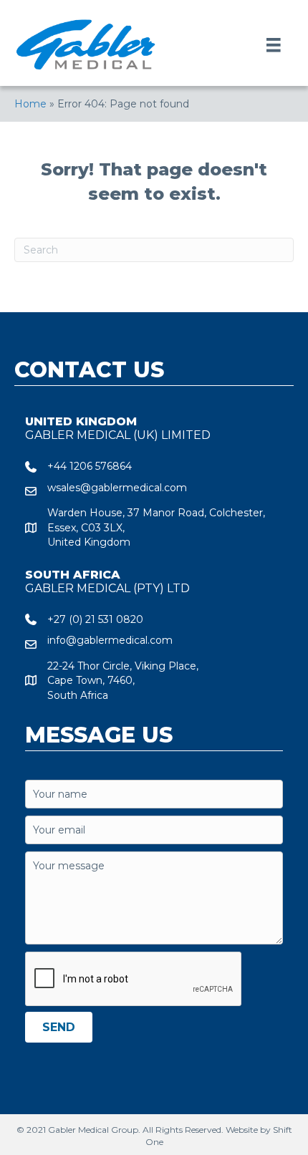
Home (30, 103)
